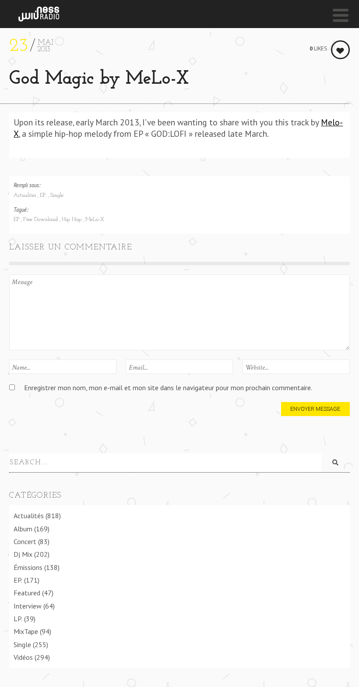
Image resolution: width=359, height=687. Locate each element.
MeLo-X (94, 219)
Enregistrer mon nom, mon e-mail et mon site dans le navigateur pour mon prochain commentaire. (168, 387)
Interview (28, 606)
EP (17, 219)
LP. (18, 618)
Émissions (28, 567)
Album (23, 528)
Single (56, 195)
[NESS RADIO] (38, 14)
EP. (44, 195)
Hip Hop (72, 219)
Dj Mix (23, 554)
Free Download (41, 219)
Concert (25, 541)
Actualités (26, 195)
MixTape (26, 631)
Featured (27, 592)
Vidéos (23, 657)
